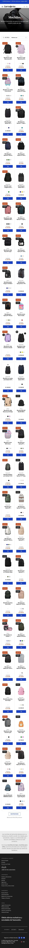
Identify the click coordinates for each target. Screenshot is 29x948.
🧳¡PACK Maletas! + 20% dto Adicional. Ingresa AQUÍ (14, 1)
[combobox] (24, 941)
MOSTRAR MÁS (14, 814)
